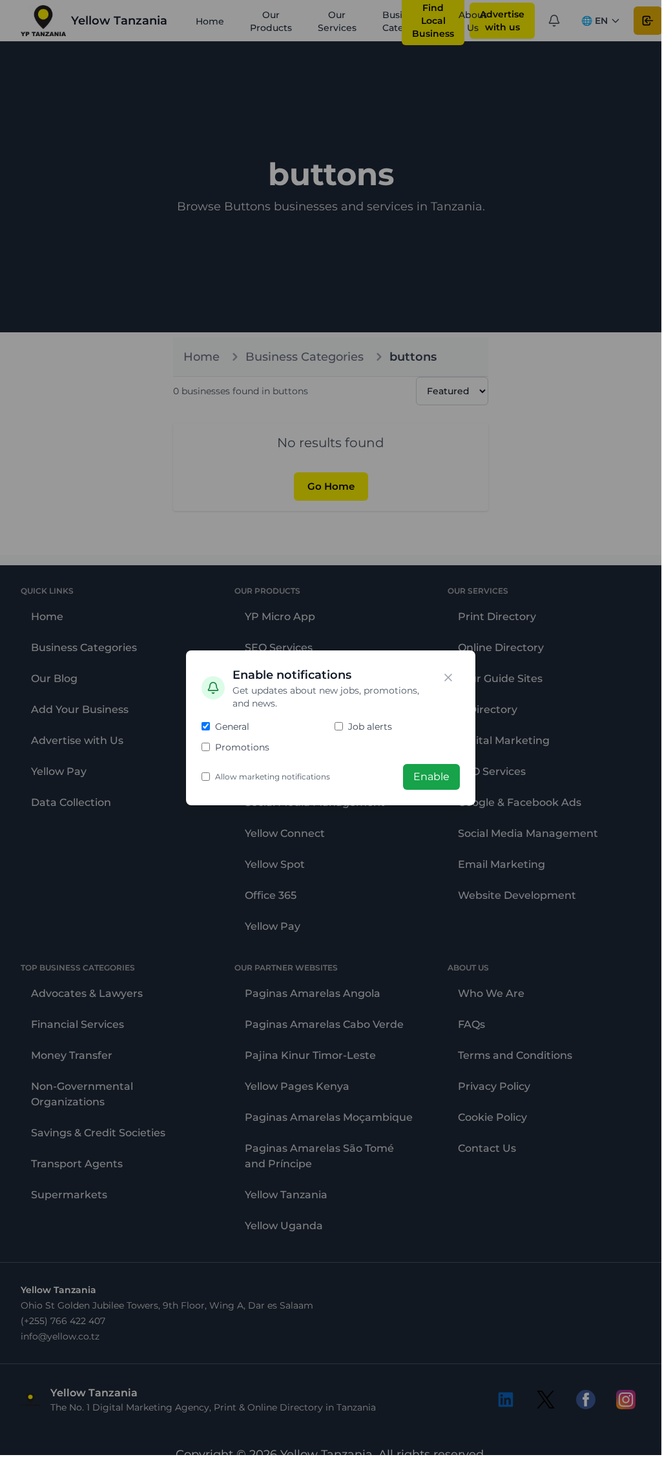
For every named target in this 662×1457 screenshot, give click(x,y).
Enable (431, 776)
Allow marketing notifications (272, 776)
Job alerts (370, 726)
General (232, 726)
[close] (448, 677)
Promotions (242, 747)
